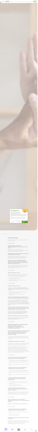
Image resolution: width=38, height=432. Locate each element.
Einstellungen (18, 221)
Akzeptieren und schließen (24, 222)
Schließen (12, 221)
